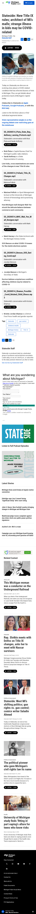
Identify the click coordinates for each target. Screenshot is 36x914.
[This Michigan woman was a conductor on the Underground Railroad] (17, 568)
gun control (22, 321)
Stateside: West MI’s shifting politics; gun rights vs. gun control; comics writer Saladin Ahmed (16, 707)
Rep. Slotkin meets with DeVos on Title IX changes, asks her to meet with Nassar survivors (17, 644)
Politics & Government (10, 698)
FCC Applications (9, 902)
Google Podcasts (17, 106)
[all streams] (33, 911)
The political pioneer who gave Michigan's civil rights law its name (17, 766)
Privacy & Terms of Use (11, 898)
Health (5, 814)
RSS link (5, 108)
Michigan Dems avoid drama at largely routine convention (18, 491)
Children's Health (13, 325)
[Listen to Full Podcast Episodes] (18, 434)
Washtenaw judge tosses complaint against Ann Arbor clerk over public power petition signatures (17, 518)
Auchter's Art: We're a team (11, 527)
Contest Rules (8, 894)
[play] (3, 912)
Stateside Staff (7, 38)
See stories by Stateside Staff (12, 363)
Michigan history (13, 330)
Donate (30, 3)
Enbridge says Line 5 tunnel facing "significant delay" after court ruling (14, 500)
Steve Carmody (8, 832)
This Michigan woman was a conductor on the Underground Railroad (17, 586)
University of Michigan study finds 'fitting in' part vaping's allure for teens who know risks (17, 822)
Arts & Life (7, 580)
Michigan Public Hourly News (12, 889)
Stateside (11, 321)
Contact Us (7, 877)
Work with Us (8, 881)
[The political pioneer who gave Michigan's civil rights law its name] (17, 748)
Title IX (25, 330)
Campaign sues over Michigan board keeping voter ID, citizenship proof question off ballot (17, 534)
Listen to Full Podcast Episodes (15, 446)
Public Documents (9, 885)
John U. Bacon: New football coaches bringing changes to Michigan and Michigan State (18, 508)
